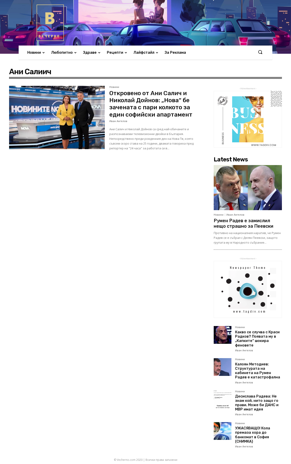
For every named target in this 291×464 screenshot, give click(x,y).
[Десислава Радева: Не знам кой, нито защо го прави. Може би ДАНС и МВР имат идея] (222, 399)
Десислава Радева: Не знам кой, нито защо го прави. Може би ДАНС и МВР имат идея (256, 403)
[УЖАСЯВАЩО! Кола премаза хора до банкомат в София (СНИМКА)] (222, 431)
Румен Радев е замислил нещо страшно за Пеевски (243, 223)
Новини (114, 87)
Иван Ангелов (118, 121)
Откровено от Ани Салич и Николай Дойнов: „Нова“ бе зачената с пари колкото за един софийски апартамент (150, 104)
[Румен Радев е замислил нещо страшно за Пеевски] (248, 187)
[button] (260, 52)
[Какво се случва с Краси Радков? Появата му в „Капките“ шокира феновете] (222, 335)
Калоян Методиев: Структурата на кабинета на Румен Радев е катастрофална (257, 371)
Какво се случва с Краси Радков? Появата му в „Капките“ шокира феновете (257, 338)
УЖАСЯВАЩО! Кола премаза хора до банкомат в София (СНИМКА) (252, 435)
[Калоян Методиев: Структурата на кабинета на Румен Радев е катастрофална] (222, 367)
